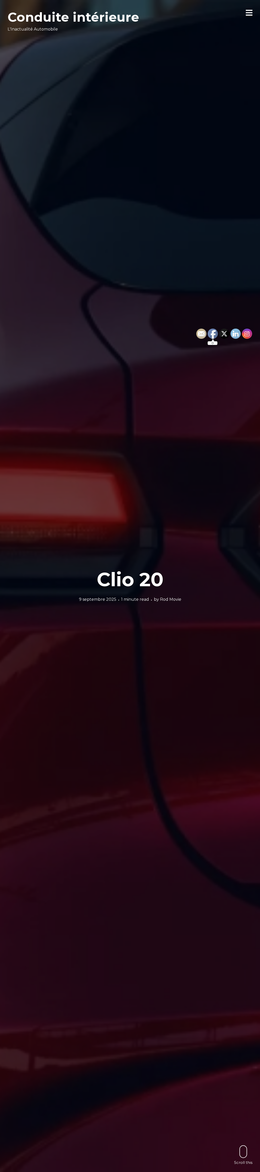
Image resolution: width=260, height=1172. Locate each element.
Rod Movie (170, 599)
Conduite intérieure (73, 17)
